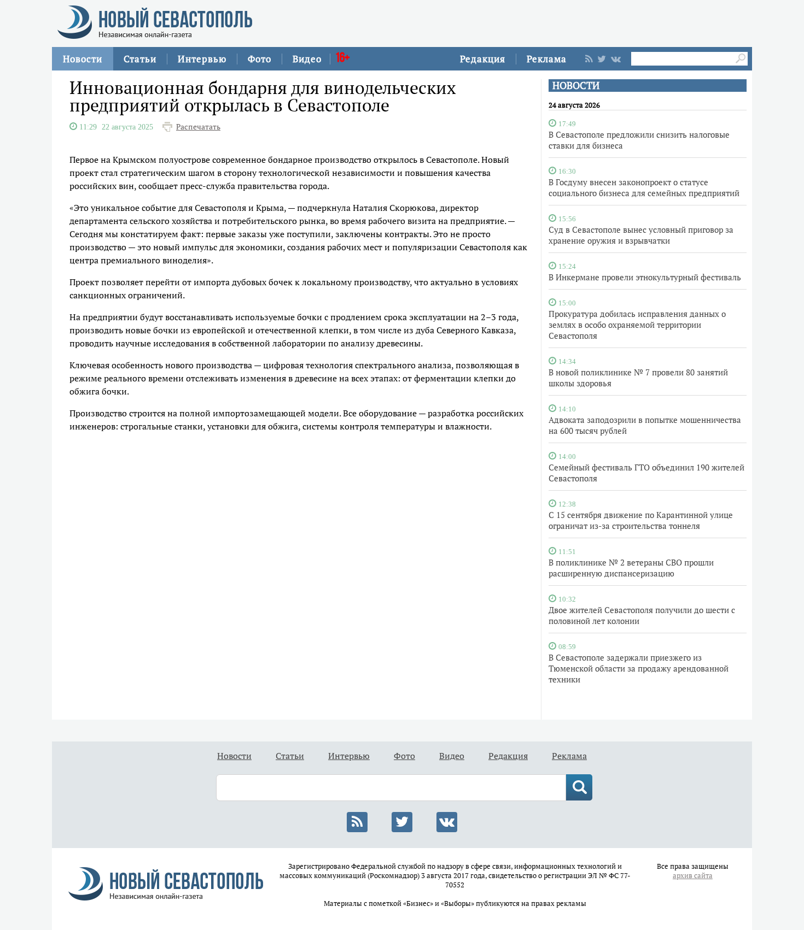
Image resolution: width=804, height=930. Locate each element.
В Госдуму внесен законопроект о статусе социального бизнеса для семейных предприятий (644, 187)
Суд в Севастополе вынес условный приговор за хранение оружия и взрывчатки (641, 235)
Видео (307, 58)
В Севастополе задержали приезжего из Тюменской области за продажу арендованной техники (639, 668)
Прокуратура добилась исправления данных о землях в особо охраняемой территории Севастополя (637, 324)
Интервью (202, 58)
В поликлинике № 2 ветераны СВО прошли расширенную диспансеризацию (631, 568)
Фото (259, 58)
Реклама (547, 58)
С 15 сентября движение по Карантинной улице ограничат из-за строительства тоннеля (641, 520)
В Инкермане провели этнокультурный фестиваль (645, 277)
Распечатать (198, 127)
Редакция (482, 58)
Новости (82, 58)
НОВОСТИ (575, 85)
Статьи (140, 58)
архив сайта (693, 875)
